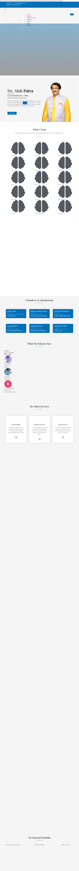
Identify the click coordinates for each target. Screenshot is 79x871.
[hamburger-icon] (72, 14)
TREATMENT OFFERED (31, 17)
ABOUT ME (29, 16)
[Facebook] (71, 4)
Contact (29, 25)
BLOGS (28, 23)
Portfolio (29, 19)
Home (28, 14)
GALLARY (29, 21)
